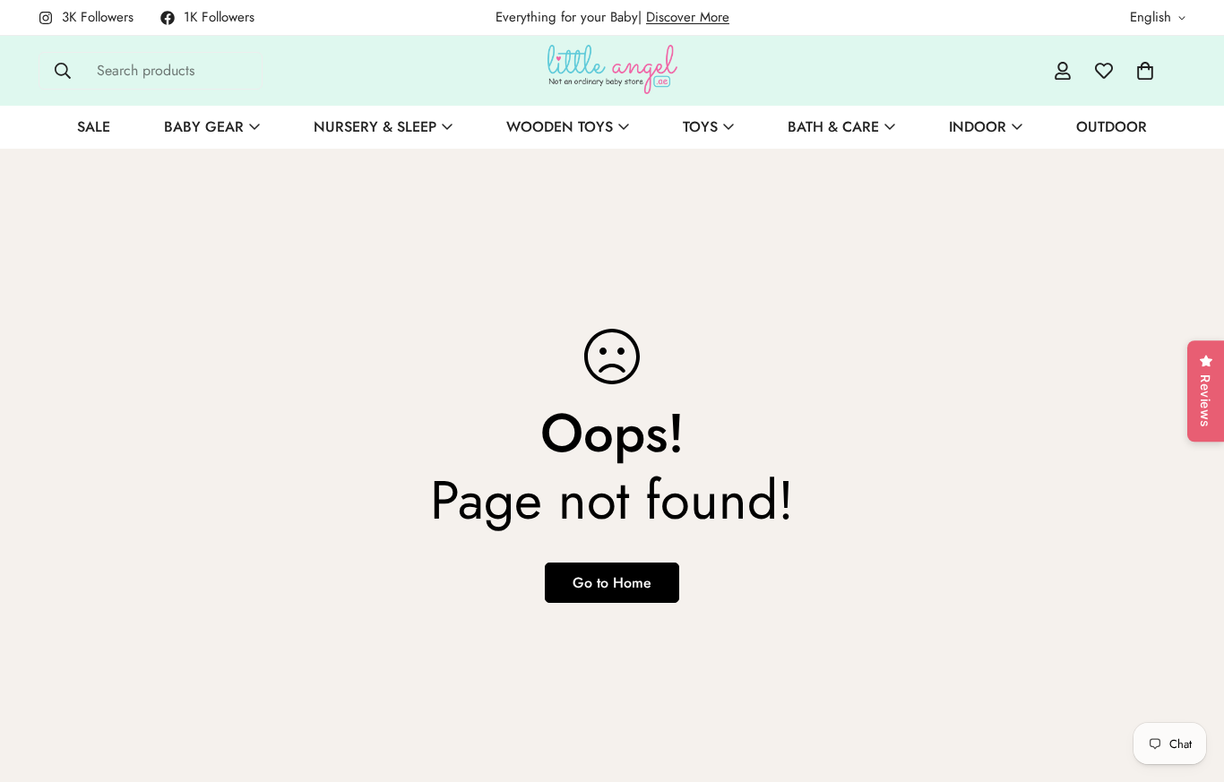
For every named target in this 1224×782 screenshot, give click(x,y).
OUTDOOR (1111, 126)
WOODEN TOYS (559, 126)
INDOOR (977, 126)
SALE (93, 126)
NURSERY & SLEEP (375, 126)
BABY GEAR (204, 126)
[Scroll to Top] (1189, 684)
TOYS (700, 126)
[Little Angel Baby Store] (612, 71)
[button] (1145, 70)
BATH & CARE (833, 126)
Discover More (687, 17)
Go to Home (612, 582)
